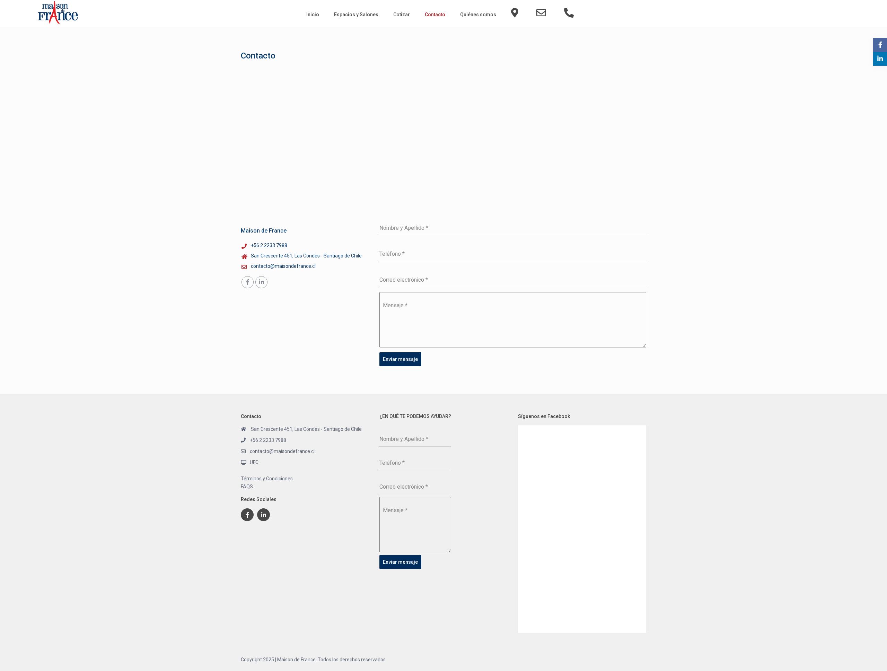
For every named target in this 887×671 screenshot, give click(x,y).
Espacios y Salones (356, 14)
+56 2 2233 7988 (269, 245)
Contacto (435, 14)
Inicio (312, 14)
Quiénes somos (478, 14)
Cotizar (401, 14)
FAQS (247, 486)
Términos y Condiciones (267, 478)
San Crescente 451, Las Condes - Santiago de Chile (306, 256)
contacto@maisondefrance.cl (283, 266)
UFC (254, 462)
